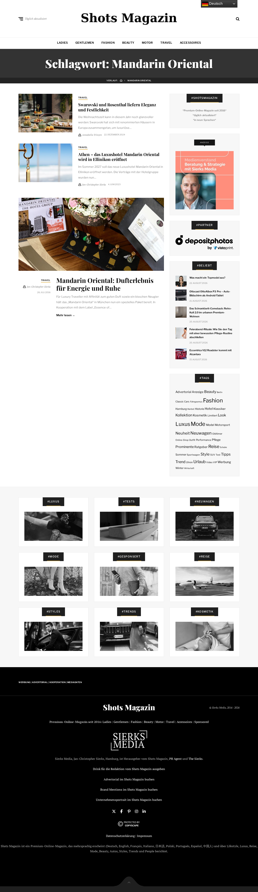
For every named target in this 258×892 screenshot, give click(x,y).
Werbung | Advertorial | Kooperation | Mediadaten (50, 682)
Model (210, 425)
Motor (147, 42)
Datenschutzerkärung (120, 836)
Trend (180, 462)
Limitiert (212, 415)
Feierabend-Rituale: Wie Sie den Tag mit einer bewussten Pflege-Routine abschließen (210, 333)
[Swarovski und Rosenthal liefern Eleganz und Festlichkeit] (45, 113)
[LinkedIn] (144, 811)
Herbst (190, 409)
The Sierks (195, 759)
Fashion (108, 42)
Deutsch (215, 3)
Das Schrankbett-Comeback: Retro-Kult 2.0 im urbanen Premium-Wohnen (210, 312)
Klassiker (219, 409)
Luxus (182, 424)
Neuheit (182, 433)
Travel (166, 42)
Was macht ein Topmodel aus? (207, 277)
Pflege (216, 440)
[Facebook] (121, 811)
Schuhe (223, 447)
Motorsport (222, 425)
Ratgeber (201, 447)
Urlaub (199, 461)
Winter (179, 468)
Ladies (62, 42)
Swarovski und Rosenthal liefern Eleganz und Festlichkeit (117, 107)
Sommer (180, 454)
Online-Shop (181, 440)
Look (222, 415)
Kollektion (183, 415)
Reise (213, 446)
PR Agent (175, 759)
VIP (215, 462)
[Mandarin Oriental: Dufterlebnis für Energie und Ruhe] (91, 234)
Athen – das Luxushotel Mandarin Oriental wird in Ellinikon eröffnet (118, 156)
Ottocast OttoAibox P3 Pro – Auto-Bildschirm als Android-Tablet (209, 293)
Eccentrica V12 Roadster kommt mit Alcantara (210, 352)
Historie (199, 408)
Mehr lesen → (65, 315)
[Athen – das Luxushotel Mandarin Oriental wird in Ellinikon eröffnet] (45, 163)
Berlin (219, 392)
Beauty (128, 42)
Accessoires (190, 42)
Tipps (226, 454)
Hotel (209, 409)
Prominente (184, 447)
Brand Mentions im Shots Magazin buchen (129, 789)
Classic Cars (182, 401)
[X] (114, 811)
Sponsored (201, 722)
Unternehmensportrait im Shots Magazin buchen (129, 800)
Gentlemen (84, 42)
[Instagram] (136, 811)
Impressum (144, 836)
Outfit (192, 440)
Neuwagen (201, 433)
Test (218, 454)
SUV (212, 454)
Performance (203, 439)
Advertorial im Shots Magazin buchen (129, 779)
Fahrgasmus (196, 401)
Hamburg (181, 408)
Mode (198, 424)
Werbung (224, 462)
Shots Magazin (129, 707)
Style (205, 454)
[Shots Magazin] (129, 18)
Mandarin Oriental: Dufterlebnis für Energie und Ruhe (105, 284)
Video (209, 462)
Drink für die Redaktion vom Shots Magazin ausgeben (129, 769)
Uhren (189, 462)
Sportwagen (193, 454)
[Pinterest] (129, 811)
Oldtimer (217, 433)
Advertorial (183, 392)
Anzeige (197, 392)
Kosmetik (200, 415)
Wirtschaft (189, 468)
